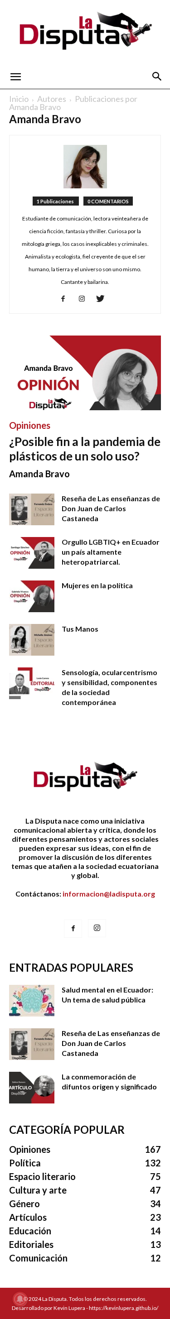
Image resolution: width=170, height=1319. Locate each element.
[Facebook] (66, 299)
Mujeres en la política (97, 585)
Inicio (19, 99)
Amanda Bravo (39, 473)
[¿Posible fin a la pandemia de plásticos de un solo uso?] (85, 373)
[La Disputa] (85, 32)
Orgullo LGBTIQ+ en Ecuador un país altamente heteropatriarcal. (111, 551)
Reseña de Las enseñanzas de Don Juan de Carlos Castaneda (111, 508)
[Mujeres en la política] (31, 596)
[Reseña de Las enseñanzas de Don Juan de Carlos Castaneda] (31, 509)
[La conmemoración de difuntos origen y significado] (31, 1087)
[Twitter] (103, 299)
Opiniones (29, 425)
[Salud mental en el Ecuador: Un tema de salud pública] (31, 1001)
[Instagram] (85, 299)
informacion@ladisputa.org (109, 893)
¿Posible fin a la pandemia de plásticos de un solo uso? (84, 448)
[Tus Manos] (31, 640)
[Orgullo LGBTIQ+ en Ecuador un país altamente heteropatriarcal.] (31, 553)
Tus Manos (80, 628)
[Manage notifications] (20, 1299)
